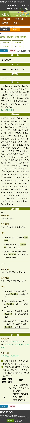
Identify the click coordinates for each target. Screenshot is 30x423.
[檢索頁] (8, 16)
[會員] (28, 9)
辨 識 (18, 46)
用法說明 (6, 46)
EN (20, 8)
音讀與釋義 (6, 42)
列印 (3, 50)
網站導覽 (15, 8)
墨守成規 (15, 356)
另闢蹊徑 (15, 341)
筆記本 (16, 23)
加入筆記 (12, 50)
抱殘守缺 (5, 356)
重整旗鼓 (9, 110)
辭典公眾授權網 (16, 416)
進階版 (24, 8)
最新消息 (14, 5)
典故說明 (18, 42)
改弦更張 (9, 344)
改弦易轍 (19, 344)
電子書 (5, 23)
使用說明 (9, 8)
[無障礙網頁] (10, 420)
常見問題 (21, 5)
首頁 (9, 5)
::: (6, 5)
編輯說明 (27, 5)
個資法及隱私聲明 (9, 416)
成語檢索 (6, 19)
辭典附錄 (19, 19)
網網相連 (21, 416)
